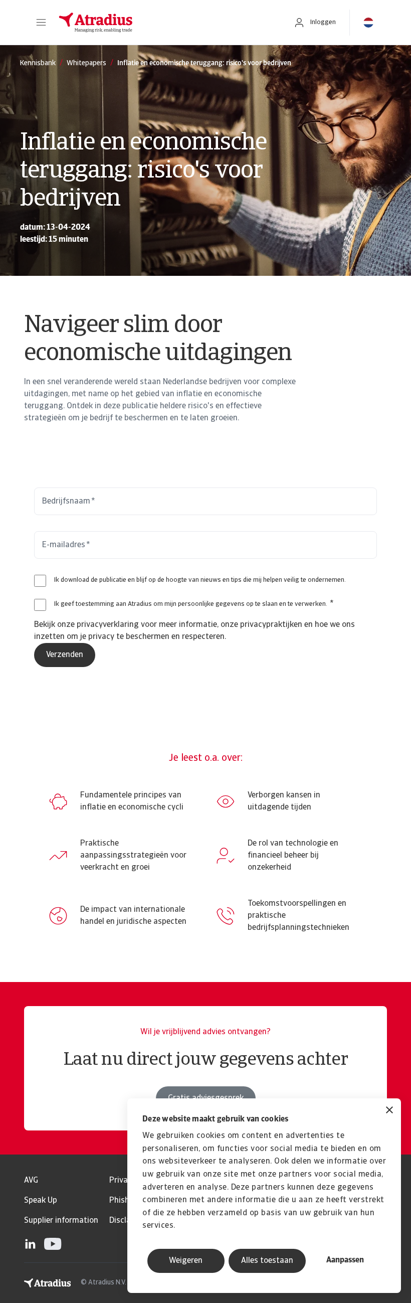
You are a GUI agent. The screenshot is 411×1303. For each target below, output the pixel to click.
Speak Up (40, 1201)
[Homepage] (165, 23)
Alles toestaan (267, 1261)
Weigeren (185, 1261)
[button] (41, 23)
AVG (31, 1181)
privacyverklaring (108, 625)
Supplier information (61, 1221)
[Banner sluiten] (389, 1111)
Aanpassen (345, 1260)
